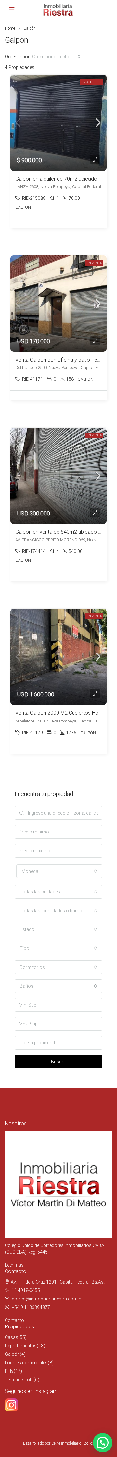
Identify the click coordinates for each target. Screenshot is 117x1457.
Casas (11, 1337)
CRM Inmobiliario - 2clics (72, 1443)
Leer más (14, 1265)
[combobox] (56, 56)
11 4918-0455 (26, 1290)
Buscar (58, 1061)
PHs (9, 1371)
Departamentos (21, 1345)
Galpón (12, 1354)
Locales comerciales (26, 1362)
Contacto (14, 1320)
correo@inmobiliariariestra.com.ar (47, 1298)
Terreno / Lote (19, 1379)
